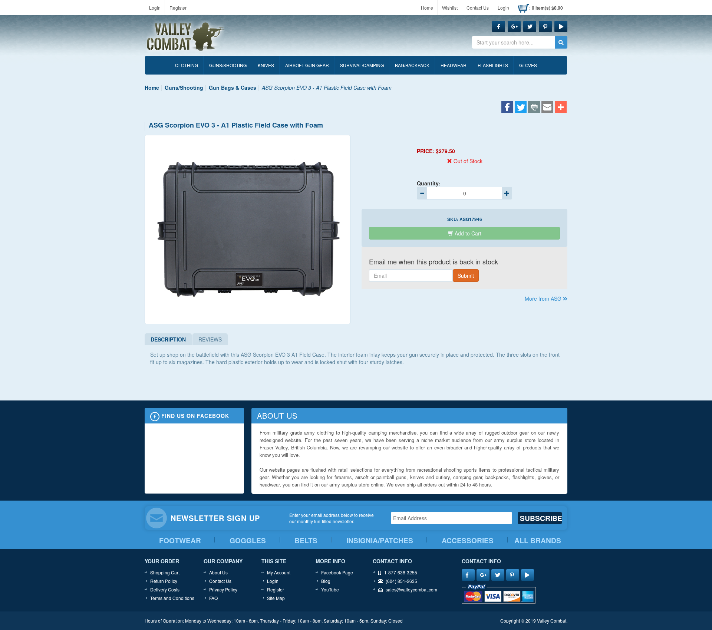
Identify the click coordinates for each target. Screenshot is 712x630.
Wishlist (450, 7)
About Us (218, 572)
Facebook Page (337, 572)
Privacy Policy (223, 589)
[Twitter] (520, 108)
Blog (325, 581)
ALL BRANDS (537, 540)
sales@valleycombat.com (411, 589)
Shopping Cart (164, 572)
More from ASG (544, 298)
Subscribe (541, 518)
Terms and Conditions (172, 598)
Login (155, 7)
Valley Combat (186, 37)
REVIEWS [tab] (210, 339)
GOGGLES (248, 540)
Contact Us (478, 7)
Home (427, 7)
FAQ (213, 598)
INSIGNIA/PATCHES (379, 540)
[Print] (534, 108)
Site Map (276, 598)
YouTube (330, 589)
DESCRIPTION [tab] (168, 339)
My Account (278, 572)
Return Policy (163, 581)
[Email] (547, 108)
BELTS (305, 540)
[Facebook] (507, 108)
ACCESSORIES (468, 540)
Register (178, 7)
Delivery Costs (164, 589)
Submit (466, 275)
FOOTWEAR (180, 540)
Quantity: (429, 183)
